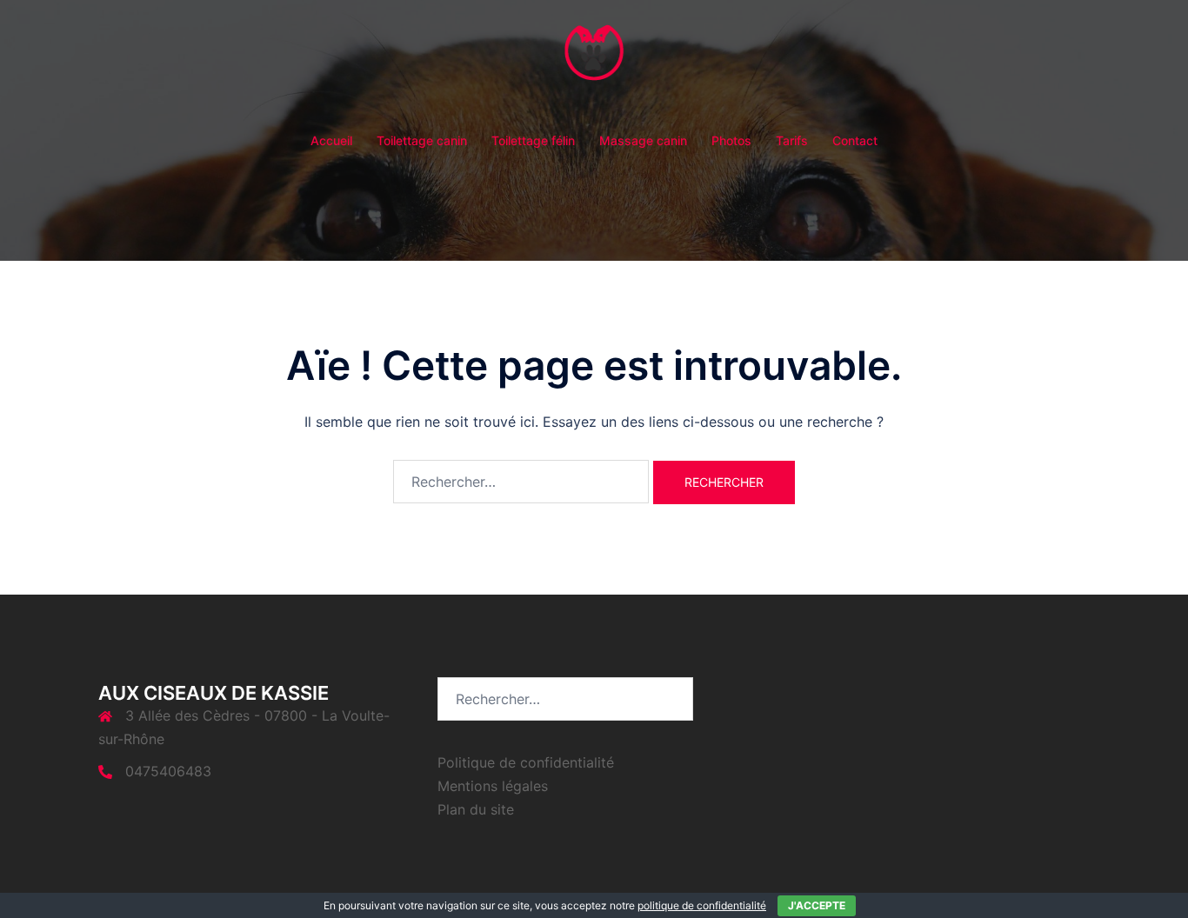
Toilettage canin (422, 140)
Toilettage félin (533, 140)
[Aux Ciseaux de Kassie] (594, 66)
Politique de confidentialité (525, 762)
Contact (855, 140)
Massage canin (643, 140)
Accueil (331, 140)
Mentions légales (492, 786)
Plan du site (475, 809)
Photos (731, 140)
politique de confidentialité (701, 905)
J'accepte (816, 905)
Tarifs (792, 140)
